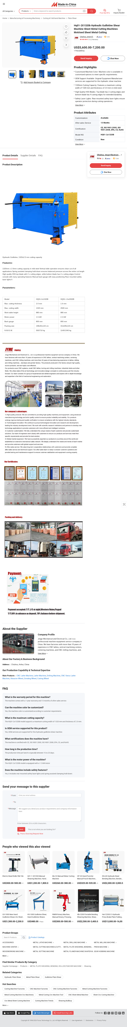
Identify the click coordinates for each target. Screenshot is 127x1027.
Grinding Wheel (30, 678)
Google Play (24, 1013)
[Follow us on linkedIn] (123, 1013)
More (4, 1005)
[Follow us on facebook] (105, 1013)
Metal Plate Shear (33, 977)
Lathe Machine (40, 675)
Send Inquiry (86, 58)
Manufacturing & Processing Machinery (25, 18)
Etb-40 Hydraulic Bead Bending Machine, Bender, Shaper (112, 878)
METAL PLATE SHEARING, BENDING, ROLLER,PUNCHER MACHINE (89, 947)
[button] (3, 3)
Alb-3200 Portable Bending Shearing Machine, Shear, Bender (87, 917)
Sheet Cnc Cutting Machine (103, 995)
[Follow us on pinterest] (119, 1013)
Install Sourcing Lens (64, 1013)
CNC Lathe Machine (24, 675)
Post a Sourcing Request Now (30, 833)
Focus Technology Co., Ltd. (46, 1020)
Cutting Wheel (43, 678)
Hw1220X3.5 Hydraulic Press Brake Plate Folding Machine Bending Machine (112, 917)
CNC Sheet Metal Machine (78, 995)
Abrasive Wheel (16, 678)
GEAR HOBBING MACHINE (104, 951)
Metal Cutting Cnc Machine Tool (51, 995)
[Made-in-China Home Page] (63, 4)
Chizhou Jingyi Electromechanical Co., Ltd (87, 36)
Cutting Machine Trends (44, 1000)
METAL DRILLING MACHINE (74, 942)
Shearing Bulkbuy (65, 1000)
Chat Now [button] (114, 58)
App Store (9, 1013)
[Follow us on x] (109, 1013)
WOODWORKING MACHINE (13, 951)
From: (14, 795)
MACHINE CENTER (9, 947)
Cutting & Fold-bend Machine (54, 18)
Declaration (89, 1020)
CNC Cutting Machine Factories (65, 989)
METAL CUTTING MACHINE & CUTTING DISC (50, 947)
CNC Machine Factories (39, 989)
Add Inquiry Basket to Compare (37, 82)
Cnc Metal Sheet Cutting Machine (17, 1000)
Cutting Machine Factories (14, 989)
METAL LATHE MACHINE (42, 942)
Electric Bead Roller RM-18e (12, 876)
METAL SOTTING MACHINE (43, 951)
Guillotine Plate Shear (53, 977)
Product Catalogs (37, 937)
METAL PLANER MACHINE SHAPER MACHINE (79, 951)
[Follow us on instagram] (112, 1013)
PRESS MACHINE (100, 947)
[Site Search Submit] (91, 11)
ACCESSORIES (8, 942)
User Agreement (77, 1020)
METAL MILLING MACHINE (104, 942)
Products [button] (25, 11)
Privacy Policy (101, 1020)
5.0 (100, 158)
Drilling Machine (53, 675)
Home (4, 18)
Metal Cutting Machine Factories (94, 989)
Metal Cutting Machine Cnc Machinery (19, 995)
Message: (12, 808)
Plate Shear (72, 18)
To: (15, 802)
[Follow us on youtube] (116, 1013)
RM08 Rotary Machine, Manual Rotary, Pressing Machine (61, 917)
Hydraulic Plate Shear (12, 977)
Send (21, 829)
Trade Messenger (42, 1013)
